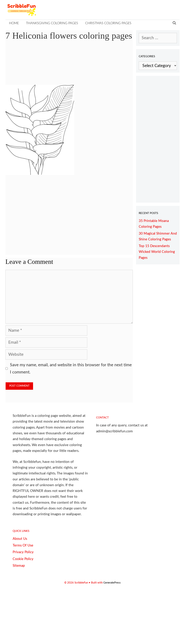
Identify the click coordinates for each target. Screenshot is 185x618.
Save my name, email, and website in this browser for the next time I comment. (71, 368)
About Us (20, 539)
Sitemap (19, 565)
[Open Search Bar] (174, 23)
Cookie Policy (23, 559)
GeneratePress (112, 582)
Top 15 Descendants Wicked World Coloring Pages (157, 252)
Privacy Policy (23, 552)
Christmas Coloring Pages (108, 23)
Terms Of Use (23, 545)
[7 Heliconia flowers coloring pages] (39, 174)
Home (14, 23)
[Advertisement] (69, 65)
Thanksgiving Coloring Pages (52, 23)
